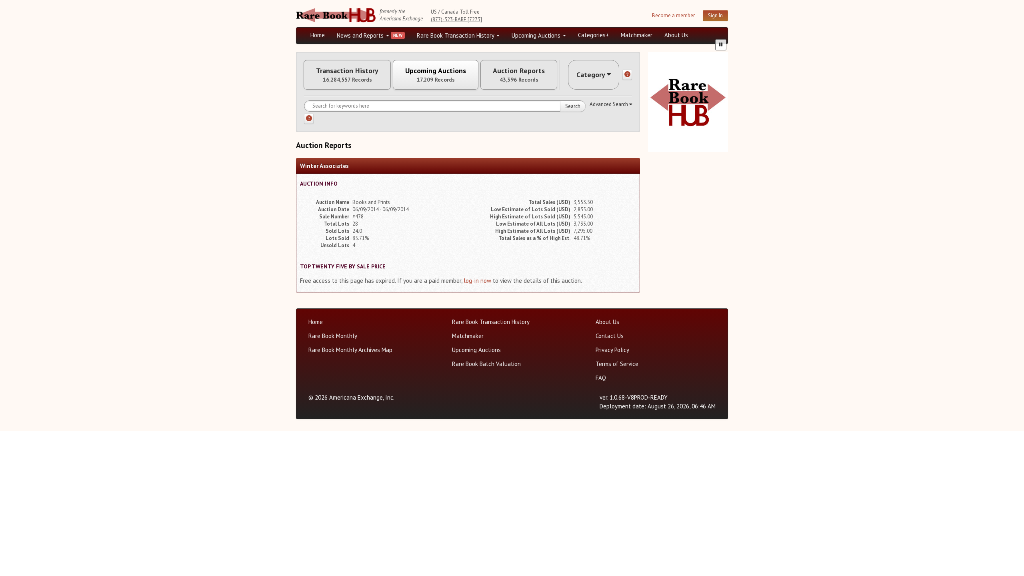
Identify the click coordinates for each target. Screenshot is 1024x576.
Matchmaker (636, 35)
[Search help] (309, 119)
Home (317, 35)
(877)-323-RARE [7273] (456, 19)
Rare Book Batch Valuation (486, 364)
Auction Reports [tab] (519, 75)
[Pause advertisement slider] (720, 44)
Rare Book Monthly (332, 336)
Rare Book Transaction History (456, 35)
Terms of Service (617, 364)
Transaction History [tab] (347, 75)
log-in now (477, 280)
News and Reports (361, 35)
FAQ (601, 378)
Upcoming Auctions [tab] (435, 75)
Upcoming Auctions (537, 35)
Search (572, 106)
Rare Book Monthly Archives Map (350, 350)
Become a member (673, 15)
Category (590, 74)
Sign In (715, 15)
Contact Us (610, 336)
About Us (676, 35)
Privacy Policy (612, 350)
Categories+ (593, 35)
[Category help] (627, 75)
